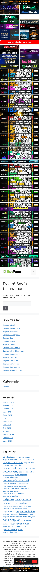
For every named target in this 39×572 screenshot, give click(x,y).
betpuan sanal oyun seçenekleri (10, 506)
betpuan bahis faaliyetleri (29, 459)
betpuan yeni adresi (10, 514)
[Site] (19, 71)
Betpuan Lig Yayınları (11, 364)
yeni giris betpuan (10, 532)
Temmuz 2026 (8, 402)
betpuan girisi (30, 468)
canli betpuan (12, 520)
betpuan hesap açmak (8, 486)
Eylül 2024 (7, 428)
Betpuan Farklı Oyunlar (11, 335)
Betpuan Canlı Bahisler (11, 348)
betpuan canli (29, 463)
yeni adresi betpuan (13, 529)
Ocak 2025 (7, 418)
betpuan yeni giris (26, 514)
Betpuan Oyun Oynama (11, 354)
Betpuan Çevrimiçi (10, 357)
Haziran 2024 (8, 438)
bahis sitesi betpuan (23, 457)
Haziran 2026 (8, 405)
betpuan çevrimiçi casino (12, 517)
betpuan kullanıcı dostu (20, 486)
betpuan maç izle (25, 488)
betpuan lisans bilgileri (11, 488)
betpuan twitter (9, 511)
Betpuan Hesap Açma (11, 332)
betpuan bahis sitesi (13, 462)
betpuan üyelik (29, 517)
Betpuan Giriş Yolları (10, 361)
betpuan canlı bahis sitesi (12, 465)
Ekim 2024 (7, 425)
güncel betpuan (9, 524)
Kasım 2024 (7, 422)
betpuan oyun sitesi (10, 496)
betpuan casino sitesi (13, 468)
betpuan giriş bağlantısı (8, 475)
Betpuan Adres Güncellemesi (14, 351)
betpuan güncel (21, 475)
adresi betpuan (9, 457)
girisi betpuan (26, 520)
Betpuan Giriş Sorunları (11, 367)
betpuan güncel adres (11, 477)
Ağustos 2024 (8, 431)
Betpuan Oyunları (9, 344)
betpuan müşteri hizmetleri (13, 493)
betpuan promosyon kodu (15, 503)
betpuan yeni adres (25, 511)
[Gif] (19, 114)
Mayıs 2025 (7, 412)
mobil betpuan (8, 526)
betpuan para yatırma (17, 499)
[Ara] (5, 308)
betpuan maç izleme (11, 491)
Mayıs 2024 (7, 441)
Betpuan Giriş (8, 338)
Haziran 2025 (8, 409)
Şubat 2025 (7, 415)
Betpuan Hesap (9, 341)
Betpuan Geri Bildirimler (12, 328)
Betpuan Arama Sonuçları (12, 370)
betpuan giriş (10, 471)
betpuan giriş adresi (27, 472)
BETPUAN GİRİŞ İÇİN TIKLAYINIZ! (19, 42)
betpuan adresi (16, 459)
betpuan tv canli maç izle (21, 508)
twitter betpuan (21, 526)
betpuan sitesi (8, 508)
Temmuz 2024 (8, 434)
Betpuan (6, 386)
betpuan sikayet (25, 506)
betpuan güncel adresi (16, 480)
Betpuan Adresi (9, 325)
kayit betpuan (23, 523)
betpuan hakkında (23, 483)
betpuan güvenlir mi (10, 483)
